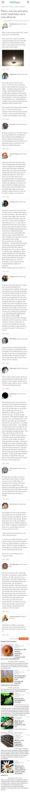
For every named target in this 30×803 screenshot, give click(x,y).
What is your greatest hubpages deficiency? (19, 743)
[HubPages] (15, 2)
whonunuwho (13, 468)
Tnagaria (12, 276)
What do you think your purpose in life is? (19, 723)
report (7, 69)
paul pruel (12, 124)
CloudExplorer (14, 24)
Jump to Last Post (8, 20)
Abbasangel (13, 368)
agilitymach (13, 74)
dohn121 (12, 504)
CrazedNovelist (14, 564)
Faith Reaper (13, 393)
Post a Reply (23, 638)
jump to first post (14, 638)
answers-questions (15, 616)
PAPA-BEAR (13, 339)
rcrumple (12, 201)
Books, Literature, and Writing (19, 646)
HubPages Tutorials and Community (18, 737)
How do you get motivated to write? (19, 700)
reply (3, 69)
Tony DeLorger (14, 154)
